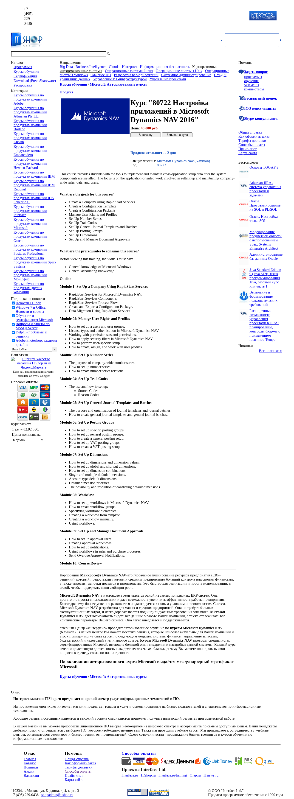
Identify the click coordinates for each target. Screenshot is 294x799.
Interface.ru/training (172, 775)
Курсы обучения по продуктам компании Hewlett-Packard (30, 163)
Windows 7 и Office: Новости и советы (31, 309)
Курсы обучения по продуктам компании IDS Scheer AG (34, 198)
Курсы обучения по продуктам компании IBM (34, 174)
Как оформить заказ (253, 136)
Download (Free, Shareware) (35, 81)
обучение (251, 81)
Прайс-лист (247, 149)
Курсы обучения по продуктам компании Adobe (30, 99)
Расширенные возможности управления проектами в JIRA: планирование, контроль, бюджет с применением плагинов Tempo (264, 325)
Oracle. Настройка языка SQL (263, 219)
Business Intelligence (91, 67)
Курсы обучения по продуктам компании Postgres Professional (30, 249)
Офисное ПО (100, 75)
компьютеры (254, 89)
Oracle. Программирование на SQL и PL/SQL (264, 205)
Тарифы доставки (252, 140)
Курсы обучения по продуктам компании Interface (30, 211)
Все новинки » (270, 351)
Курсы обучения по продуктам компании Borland (30, 125)
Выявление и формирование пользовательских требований (263, 298)
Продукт (66, 92)
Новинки (31, 767)
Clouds (114, 67)
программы (253, 77)
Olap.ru (195, 775)
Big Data (66, 67)
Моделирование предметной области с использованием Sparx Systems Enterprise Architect (265, 240)
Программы (23, 67)
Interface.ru (130, 775)
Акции (29, 771)
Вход (279, 54)
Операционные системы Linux (129, 71)
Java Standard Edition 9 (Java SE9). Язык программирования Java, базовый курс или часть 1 (265, 278)
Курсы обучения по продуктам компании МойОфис (30, 275)
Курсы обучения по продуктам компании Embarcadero (30, 151)
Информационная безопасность (164, 67)
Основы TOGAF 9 (263, 167)
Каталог (30, 763)
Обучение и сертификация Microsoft (34, 318)
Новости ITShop (28, 303)
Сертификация (25, 76)
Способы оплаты (251, 145)
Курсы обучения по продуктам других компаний (29, 288)
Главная (30, 759)
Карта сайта (247, 153)
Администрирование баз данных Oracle (266, 256)
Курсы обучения (26, 71)
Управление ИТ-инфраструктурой (120, 79)
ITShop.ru (148, 775)
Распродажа (23, 85)
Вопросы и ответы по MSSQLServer (33, 326)
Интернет (129, 67)
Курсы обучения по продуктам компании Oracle (30, 236)
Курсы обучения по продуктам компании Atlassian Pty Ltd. (30, 112)
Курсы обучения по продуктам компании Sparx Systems (35, 262)
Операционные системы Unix (179, 71)
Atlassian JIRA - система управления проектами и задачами (265, 189)
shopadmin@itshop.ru (206, 16)
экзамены (251, 85)
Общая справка (250, 132)
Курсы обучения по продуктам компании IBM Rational (34, 185)
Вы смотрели (118, 54)
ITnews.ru (211, 775)
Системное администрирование (186, 75)
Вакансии (31, 775)
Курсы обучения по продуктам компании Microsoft (30, 224)
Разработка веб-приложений (136, 75)
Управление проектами (168, 79)
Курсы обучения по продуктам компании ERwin (30, 138)
